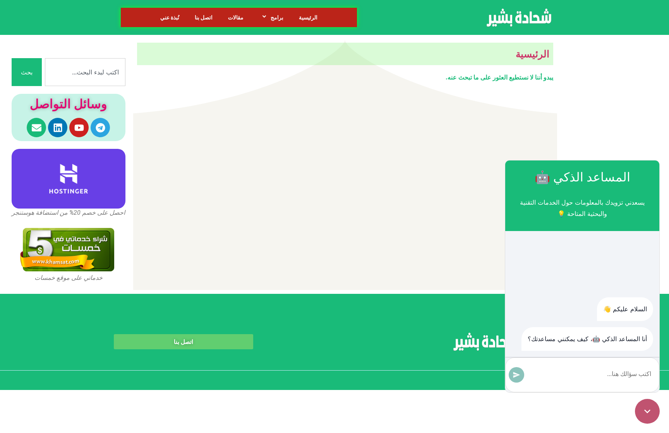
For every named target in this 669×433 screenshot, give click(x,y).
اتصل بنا (204, 17)
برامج (277, 17)
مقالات (236, 17)
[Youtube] (79, 127)
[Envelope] (36, 127)
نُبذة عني (169, 17)
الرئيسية (308, 17)
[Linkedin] (57, 127)
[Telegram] (100, 127)
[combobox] (85, 72)
